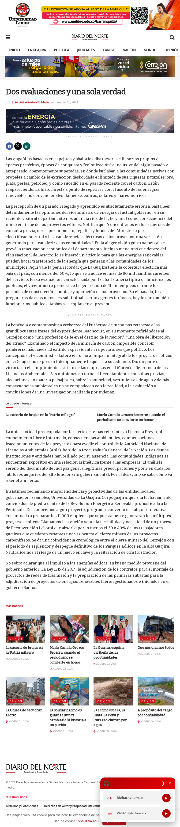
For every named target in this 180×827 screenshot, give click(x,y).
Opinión (172, 50)
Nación (129, 50)
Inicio (14, 50)
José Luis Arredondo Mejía (30, 102)
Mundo (150, 50)
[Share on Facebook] (9, 146)
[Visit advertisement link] (90, 15)
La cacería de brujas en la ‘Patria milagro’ (40, 415)
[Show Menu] (8, 37)
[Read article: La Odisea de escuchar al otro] (25, 691)
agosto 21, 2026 (150, 654)
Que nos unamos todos (156, 647)
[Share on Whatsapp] (26, 146)
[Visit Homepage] (90, 37)
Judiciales (86, 50)
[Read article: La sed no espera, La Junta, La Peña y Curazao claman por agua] (113, 691)
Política (61, 50)
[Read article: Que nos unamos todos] (157, 629)
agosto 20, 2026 (106, 731)
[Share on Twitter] (18, 146)
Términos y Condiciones (22, 806)
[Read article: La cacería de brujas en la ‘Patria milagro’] (25, 629)
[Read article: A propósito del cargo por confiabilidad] (157, 691)
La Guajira (37, 50)
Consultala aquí (87, 821)
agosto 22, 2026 (18, 658)
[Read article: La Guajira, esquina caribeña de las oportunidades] (113, 629)
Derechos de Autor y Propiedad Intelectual (72, 806)
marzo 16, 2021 (67, 102)
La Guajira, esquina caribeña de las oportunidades (109, 652)
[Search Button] (172, 37)
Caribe (109, 50)
